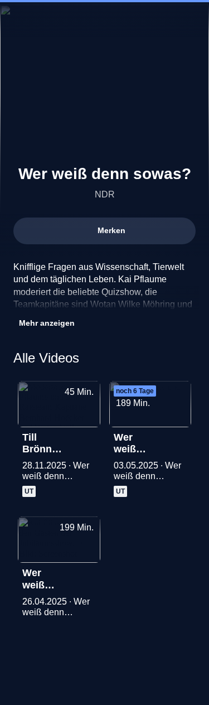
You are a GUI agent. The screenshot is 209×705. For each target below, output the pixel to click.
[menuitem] (153, 20)
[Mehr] (87, 440)
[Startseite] (105, 20)
